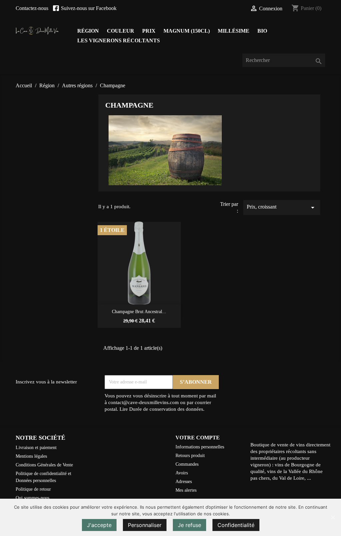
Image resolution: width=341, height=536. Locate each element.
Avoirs (181, 472)
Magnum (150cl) (187, 31)
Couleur (120, 31)
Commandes (186, 464)
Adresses (183, 481)
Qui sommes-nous (32, 497)
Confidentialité (235, 525)
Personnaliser (145, 525)
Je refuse (189, 525)
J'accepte (99, 525)
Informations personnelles (199, 446)
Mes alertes (185, 490)
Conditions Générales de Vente (44, 464)
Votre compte (197, 437)
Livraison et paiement (36, 447)
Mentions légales (31, 456)
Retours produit (190, 455)
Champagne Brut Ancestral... (139, 311)
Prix (149, 31)
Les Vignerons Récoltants (118, 40)
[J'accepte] (332, 517)
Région (88, 31)
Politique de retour (33, 489)
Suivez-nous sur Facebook (89, 8)
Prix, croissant (282, 208)
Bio (262, 31)
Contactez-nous (32, 8)
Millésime (233, 31)
